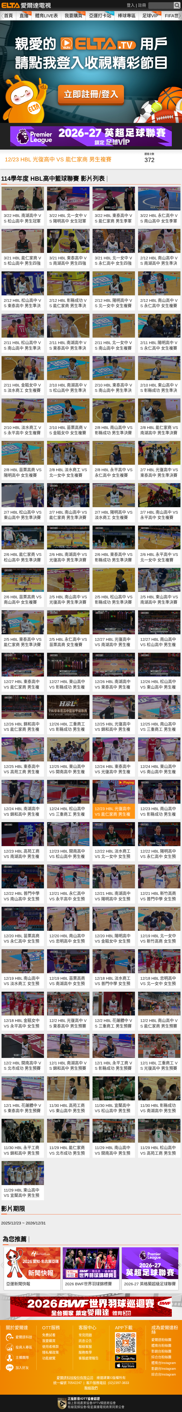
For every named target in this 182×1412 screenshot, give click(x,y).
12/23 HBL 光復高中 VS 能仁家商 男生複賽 (113, 814)
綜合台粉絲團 (161, 1357)
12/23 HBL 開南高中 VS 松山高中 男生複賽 (67, 856)
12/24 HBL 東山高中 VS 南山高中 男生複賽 (158, 772)
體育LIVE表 (46, 15)
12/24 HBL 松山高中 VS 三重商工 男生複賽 (67, 814)
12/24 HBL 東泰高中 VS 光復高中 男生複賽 (113, 772)
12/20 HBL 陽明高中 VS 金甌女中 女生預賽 (113, 941)
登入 (131, 5)
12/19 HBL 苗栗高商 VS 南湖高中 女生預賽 (67, 983)
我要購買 (73, 15)
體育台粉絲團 (161, 1345)
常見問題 (85, 1335)
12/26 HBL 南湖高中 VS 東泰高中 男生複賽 (113, 687)
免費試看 (48, 1335)
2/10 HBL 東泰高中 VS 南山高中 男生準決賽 (113, 390)
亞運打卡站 (100, 15)
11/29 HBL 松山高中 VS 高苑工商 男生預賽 (158, 1153)
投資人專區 (24, 1347)
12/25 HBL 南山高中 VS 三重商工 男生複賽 (158, 729)
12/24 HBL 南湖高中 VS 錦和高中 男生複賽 (22, 814)
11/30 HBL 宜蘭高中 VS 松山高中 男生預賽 (112, 1111)
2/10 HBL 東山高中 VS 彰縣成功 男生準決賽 (159, 390)
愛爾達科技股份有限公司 (75, 1378)
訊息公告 (85, 1341)
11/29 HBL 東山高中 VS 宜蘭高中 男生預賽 (21, 1195)
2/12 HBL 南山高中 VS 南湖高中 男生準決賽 (159, 263)
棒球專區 (127, 15)
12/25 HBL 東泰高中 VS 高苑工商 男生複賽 (22, 772)
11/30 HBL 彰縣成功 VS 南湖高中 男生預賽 (158, 1111)
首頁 (8, 15)
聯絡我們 (91, 1388)
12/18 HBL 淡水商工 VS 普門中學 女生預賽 (113, 983)
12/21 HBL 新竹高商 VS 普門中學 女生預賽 (158, 899)
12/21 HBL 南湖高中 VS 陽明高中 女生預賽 (113, 899)
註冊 (142, 5)
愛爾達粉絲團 (161, 1340)
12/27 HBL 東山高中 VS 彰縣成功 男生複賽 (67, 687)
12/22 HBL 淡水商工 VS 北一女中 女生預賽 (113, 856)
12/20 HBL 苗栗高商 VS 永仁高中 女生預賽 (22, 941)
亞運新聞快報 (18, 1284)
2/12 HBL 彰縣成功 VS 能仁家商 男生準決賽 (68, 306)
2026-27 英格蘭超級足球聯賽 (150, 1284)
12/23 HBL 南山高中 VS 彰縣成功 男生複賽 (158, 814)
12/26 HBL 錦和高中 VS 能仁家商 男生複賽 (22, 729)
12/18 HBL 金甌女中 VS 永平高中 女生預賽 (22, 1026)
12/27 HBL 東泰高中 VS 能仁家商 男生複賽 (22, 687)
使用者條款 (50, 1346)
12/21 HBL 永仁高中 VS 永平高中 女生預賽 (67, 899)
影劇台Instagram (163, 1368)
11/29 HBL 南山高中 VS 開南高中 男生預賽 (112, 1153)
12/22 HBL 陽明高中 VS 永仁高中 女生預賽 (158, 856)
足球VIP (150, 15)
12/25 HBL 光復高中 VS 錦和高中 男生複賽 (113, 729)
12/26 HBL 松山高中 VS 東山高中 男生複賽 (158, 687)
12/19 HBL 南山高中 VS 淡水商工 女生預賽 (22, 983)
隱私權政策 (50, 1352)
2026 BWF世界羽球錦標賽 (88, 1284)
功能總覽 (48, 1358)
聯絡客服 (85, 1346)
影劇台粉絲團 (161, 1351)
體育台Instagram (163, 1363)
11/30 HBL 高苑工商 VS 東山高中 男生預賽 (67, 1111)
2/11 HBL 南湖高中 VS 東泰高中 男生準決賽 (67, 348)
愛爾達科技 (24, 1337)
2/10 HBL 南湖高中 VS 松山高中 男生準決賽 (68, 390)
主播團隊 (22, 1357)
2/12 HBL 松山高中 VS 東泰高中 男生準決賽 (22, 306)
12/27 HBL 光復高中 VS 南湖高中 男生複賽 (113, 645)
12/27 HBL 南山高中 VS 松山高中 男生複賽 (158, 645)
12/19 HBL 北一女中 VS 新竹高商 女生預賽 (158, 941)
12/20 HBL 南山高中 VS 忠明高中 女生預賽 (67, 941)
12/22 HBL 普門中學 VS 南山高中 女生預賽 (22, 899)
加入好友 (22, 1368)
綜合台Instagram (163, 1374)
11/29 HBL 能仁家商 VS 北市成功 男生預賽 (67, 1153)
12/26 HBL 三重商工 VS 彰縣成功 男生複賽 (67, 729)
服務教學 (85, 1352)
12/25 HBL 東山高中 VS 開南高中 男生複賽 (67, 772)
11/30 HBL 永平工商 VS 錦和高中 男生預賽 (21, 1153)
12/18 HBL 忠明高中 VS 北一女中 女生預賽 (158, 983)
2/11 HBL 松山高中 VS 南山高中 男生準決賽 (22, 348)
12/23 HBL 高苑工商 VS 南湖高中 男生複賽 (22, 856)
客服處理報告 (89, 1358)
